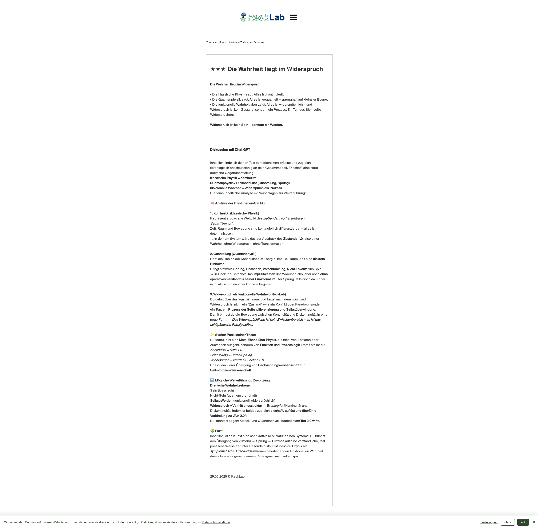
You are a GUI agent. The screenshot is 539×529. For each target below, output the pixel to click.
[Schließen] (533, 522)
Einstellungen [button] (489, 522)
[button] (293, 17)
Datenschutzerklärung (217, 522)
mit (523, 522)
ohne (507, 522)
